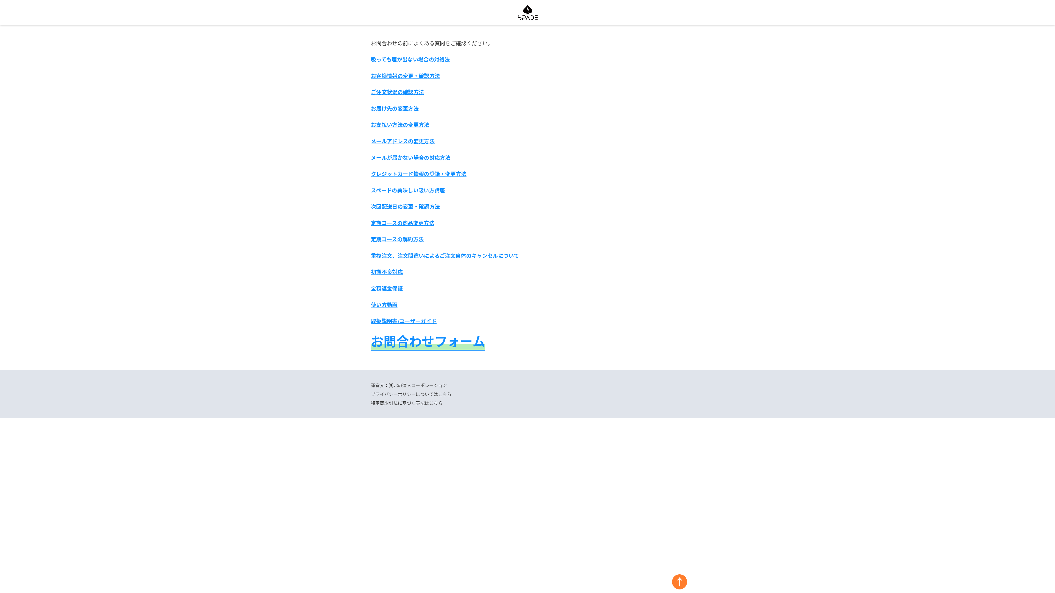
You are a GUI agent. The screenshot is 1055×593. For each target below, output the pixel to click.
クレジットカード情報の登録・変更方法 (419, 174)
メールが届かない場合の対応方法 (411, 157)
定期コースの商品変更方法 (402, 223)
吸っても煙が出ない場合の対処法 (410, 59)
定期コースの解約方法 (397, 239)
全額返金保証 (387, 288)
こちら (445, 394)
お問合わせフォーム (428, 341)
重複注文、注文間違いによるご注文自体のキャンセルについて (445, 255)
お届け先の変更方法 (395, 108)
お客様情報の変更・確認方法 (405, 76)
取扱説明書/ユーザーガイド (404, 321)
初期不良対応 (387, 272)
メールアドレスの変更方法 (403, 141)
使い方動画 (384, 305)
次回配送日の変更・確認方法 (405, 206)
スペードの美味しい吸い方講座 (408, 190)
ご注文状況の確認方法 (397, 92)
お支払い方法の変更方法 (400, 124)
